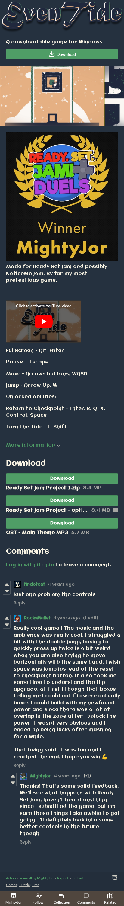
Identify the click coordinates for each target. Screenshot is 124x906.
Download (66, 54)
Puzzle (24, 884)
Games (11, 884)
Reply (19, 603)
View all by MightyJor (36, 878)
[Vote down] (6, 591)
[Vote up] (6, 584)
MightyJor (40, 776)
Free (35, 884)
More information (30, 445)
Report (62, 878)
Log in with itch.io (30, 565)
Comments (86, 902)
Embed (77, 878)
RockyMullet (37, 618)
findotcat (34, 584)
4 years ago (61, 584)
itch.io (11, 878)
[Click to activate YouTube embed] (43, 321)
